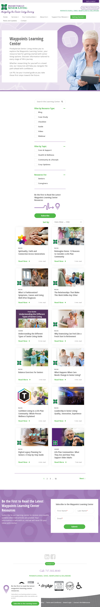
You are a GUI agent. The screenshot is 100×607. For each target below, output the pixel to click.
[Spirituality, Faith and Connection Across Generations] (32, 236)
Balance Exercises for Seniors (30, 372)
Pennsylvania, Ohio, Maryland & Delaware (50, 576)
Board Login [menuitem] (67, 602)
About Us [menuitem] (43, 17)
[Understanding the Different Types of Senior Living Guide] (32, 319)
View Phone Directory (90, 8)
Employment (91, 1)
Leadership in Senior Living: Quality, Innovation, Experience (67, 412)
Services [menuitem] (14, 17)
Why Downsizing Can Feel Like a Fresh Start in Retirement (67, 335)
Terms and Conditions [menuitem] (53, 602)
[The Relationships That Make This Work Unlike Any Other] (68, 277)
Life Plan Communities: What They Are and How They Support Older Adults (66, 455)
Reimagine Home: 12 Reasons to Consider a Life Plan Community (67, 254)
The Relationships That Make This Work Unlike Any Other (66, 293)
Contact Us (50, 564)
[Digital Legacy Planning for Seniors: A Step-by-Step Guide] (32, 437)
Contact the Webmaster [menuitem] (82, 602)
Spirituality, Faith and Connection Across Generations (31, 252)
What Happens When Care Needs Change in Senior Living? (67, 373)
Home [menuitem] (5, 17)
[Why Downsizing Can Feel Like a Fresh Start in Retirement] (68, 319)
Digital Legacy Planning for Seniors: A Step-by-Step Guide (31, 453)
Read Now (23, 261)
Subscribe (45, 215)
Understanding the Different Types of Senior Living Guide (30, 335)
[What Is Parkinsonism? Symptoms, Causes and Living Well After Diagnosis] (32, 277)
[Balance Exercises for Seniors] (32, 357)
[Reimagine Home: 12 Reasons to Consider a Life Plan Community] (68, 236)
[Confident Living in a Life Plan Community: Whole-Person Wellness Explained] (32, 396)
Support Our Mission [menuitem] (59, 17)
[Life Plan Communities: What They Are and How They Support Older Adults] (68, 437)
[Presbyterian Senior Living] (20, 7)
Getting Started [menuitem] (77, 17)
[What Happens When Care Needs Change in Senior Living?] (68, 357)
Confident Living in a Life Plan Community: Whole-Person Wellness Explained (31, 413)
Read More (23, 379)
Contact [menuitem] (23, 21)
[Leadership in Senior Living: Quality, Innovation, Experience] (68, 396)
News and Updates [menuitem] (10, 21)
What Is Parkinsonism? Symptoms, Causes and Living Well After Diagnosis (31, 295)
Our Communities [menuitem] (28, 17)
